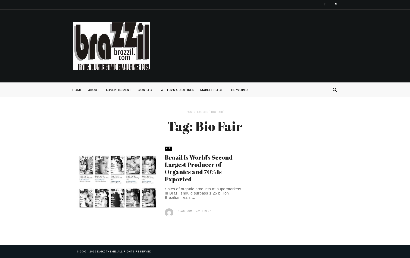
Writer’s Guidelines (177, 90)
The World (238, 90)
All (168, 148)
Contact (146, 90)
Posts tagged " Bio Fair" (205, 112)
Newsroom (185, 211)
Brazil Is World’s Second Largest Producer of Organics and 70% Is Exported (199, 168)
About (93, 90)
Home (77, 90)
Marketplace (211, 90)
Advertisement (118, 90)
